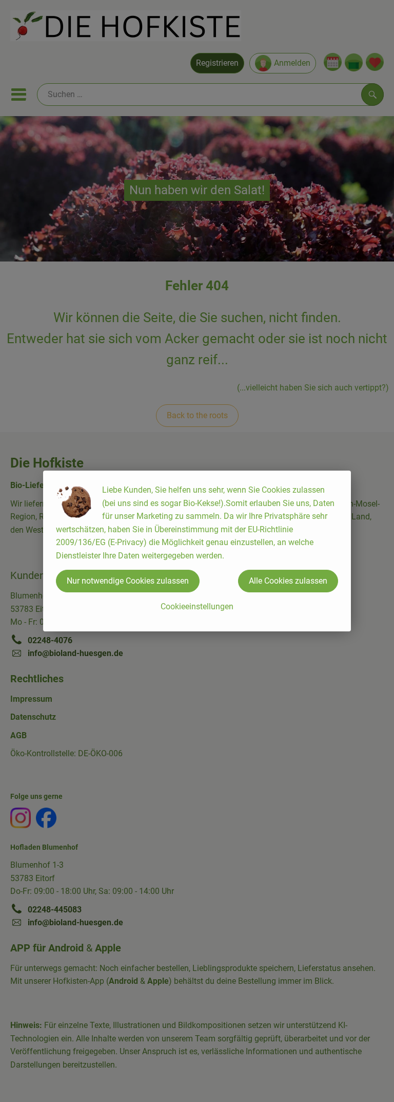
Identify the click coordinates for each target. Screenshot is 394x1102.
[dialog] (197, 551)
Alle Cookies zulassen (288, 581)
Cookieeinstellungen (197, 606)
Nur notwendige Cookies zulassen (128, 581)
